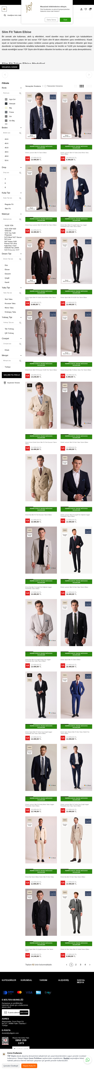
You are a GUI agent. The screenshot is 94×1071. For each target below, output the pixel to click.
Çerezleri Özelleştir (11, 1066)
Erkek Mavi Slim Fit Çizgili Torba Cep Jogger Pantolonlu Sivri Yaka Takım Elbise (74, 225)
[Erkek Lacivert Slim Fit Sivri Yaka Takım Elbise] (76, 405)
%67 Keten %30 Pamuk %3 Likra (10, 242)
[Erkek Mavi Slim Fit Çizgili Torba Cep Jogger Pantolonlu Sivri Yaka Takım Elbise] (76, 188)
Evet (65, 20)
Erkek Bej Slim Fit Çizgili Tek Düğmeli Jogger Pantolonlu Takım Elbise (38, 587)
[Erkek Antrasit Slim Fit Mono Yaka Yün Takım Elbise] (76, 332)
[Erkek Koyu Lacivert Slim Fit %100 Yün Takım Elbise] (41, 188)
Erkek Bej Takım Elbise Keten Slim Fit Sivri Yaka (39, 877)
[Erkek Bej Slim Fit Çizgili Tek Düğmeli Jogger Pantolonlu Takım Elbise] (41, 550)
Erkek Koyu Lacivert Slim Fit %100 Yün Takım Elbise (41, 225)
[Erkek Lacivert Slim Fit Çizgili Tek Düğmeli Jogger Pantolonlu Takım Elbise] (76, 477)
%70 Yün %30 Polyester (10, 234)
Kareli (7, 282)
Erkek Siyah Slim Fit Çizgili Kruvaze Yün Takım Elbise (39, 950)
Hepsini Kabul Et (29, 1066)
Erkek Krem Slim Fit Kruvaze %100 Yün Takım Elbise (41, 370)
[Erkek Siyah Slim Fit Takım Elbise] (76, 622)
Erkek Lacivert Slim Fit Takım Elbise (36, 152)
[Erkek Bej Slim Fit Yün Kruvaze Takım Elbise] (41, 477)
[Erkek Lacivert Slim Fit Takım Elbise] (41, 115)
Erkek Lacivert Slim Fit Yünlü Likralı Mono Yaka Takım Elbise (74, 153)
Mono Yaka (9, 308)
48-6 (6, 152)
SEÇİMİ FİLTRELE (12, 375)
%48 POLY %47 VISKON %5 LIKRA (11, 247)
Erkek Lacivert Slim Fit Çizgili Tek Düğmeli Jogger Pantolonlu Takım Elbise (75, 515)
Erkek (7, 350)
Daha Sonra (51, 20)
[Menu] (4, 9)
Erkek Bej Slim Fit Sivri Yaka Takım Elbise (73, 877)
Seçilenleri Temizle (13, 383)
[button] (5, 75)
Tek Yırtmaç (9, 329)
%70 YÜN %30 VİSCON (10, 230)
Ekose (7, 269)
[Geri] (66, 964)
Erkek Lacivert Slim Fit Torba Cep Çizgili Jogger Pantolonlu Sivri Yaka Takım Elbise (75, 805)
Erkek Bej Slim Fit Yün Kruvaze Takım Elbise (38, 514)
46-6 (6, 143)
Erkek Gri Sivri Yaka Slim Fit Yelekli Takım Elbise (75, 949)
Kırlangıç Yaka (10, 312)
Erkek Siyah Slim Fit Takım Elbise (70, 659)
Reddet (67, 1058)
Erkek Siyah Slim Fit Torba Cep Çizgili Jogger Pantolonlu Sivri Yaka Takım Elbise (38, 732)
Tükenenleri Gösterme (55, 86)
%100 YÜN (9, 225)
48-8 (6, 156)
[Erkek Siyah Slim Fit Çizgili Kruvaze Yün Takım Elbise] (41, 912)
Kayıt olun (24, 1012)
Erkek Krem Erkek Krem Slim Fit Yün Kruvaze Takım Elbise (41, 443)
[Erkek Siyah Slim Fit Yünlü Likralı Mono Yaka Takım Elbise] (41, 260)
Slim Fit (8, 209)
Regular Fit (9, 204)
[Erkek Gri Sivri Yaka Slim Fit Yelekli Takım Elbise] (76, 912)
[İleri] (90, 964)
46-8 (6, 148)
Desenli (8, 274)
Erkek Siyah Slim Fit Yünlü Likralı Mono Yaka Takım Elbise (40, 298)
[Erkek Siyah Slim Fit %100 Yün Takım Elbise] (76, 260)
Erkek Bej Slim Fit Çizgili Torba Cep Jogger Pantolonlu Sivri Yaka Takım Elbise (38, 660)
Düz (6, 265)
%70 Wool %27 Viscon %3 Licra (13, 238)
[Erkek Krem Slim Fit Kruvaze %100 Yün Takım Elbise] (41, 332)
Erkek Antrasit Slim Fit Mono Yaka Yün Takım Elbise (76, 370)
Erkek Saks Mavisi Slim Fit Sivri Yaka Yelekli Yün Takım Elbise (75, 732)
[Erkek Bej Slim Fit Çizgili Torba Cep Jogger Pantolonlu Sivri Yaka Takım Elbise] (41, 622)
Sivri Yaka (8, 299)
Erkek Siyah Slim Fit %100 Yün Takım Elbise (74, 297)
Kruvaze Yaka (10, 303)
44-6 (6, 139)
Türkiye (8, 367)
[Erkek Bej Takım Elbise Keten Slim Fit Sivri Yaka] (41, 839)
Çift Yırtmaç (9, 333)
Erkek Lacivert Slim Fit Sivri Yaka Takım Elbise (74, 442)
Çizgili (7, 278)
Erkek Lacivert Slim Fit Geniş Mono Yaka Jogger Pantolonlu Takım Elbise (39, 805)
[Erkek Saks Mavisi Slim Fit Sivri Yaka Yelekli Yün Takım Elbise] (76, 695)
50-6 (6, 160)
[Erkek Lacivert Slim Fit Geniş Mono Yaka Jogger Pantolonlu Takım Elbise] (41, 767)
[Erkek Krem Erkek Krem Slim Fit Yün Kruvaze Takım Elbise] (41, 405)
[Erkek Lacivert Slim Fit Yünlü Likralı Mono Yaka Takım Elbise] (76, 115)
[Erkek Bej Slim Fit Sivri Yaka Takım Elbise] (76, 839)
